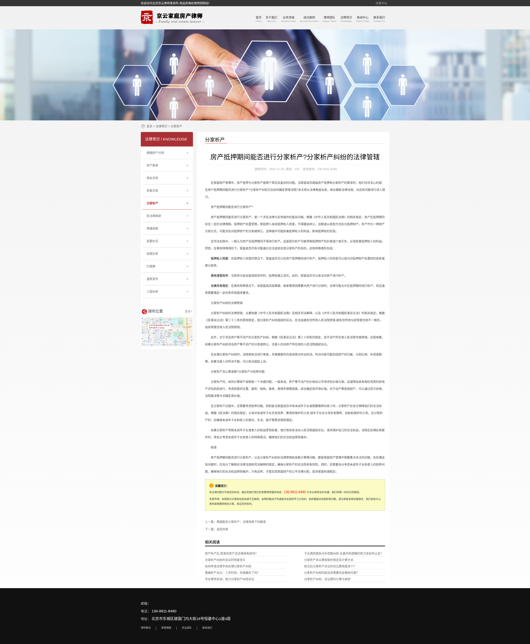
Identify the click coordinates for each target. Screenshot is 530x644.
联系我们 (207, 627)
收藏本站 (381, 3)
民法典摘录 (167, 215)
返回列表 (222, 529)
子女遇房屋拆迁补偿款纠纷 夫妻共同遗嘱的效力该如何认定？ (343, 553)
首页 (149, 126)
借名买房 (167, 178)
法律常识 (161, 126)
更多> (188, 311)
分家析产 (176, 126)
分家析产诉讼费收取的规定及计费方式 (328, 559)
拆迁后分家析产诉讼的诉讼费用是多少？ (330, 566)
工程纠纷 (167, 291)
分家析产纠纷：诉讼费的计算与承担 (327, 579)
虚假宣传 (167, 279)
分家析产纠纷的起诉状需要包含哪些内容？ (331, 572)
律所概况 (146, 627)
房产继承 (167, 165)
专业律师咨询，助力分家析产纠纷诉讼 (229, 579)
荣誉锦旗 (166, 627)
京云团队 (187, 627)
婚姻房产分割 (167, 152)
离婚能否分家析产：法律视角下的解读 (241, 521)
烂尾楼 (167, 266)
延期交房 (167, 253)
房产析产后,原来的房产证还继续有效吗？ (231, 553)
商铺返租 (167, 228)
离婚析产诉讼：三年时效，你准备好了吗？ (232, 572)
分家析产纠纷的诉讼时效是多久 (225, 559)
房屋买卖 (167, 190)
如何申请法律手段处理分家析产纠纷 (228, 566)
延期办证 (167, 241)
